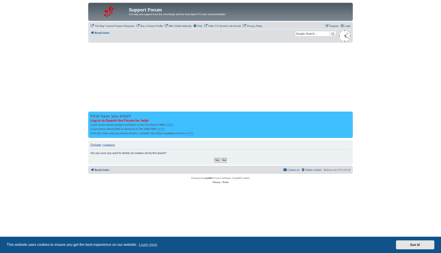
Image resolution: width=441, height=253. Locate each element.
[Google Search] (332, 34)
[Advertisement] (220, 77)
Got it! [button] (415, 245)
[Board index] (109, 11)
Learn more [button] (148, 245)
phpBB (208, 178)
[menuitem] (112, 26)
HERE (170, 124)
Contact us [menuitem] (293, 170)
